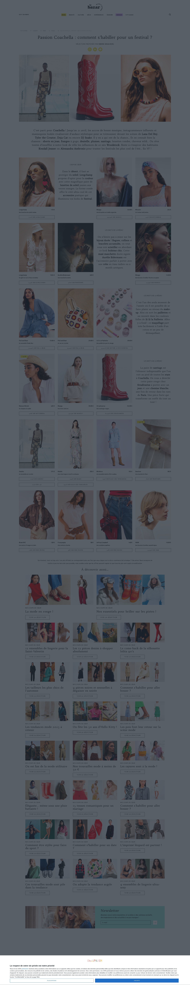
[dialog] (95, 970)
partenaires (24, 968)
